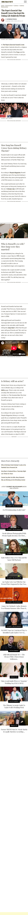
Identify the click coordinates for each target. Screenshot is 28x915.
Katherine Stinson (12, 19)
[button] (26, 2)
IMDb (3, 390)
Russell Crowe (19, 44)
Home (2, 5)
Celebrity (16, 5)
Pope (18, 52)
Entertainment (9, 5)
